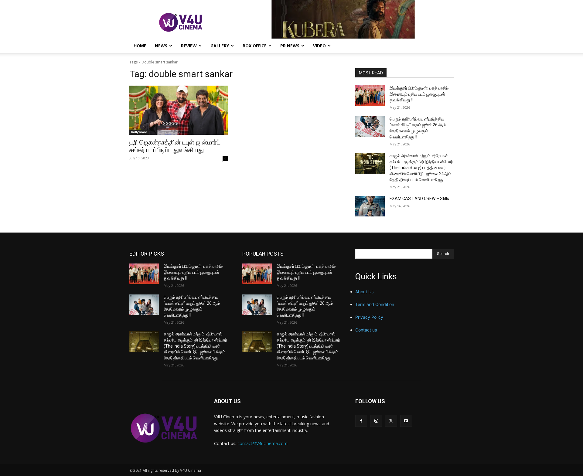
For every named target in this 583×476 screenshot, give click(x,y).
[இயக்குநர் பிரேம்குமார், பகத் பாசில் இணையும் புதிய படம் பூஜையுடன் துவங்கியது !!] (370, 95)
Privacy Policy (369, 317)
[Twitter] (391, 421)
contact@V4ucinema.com (262, 443)
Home (140, 46)
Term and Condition (374, 304)
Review (189, 46)
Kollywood (139, 132)
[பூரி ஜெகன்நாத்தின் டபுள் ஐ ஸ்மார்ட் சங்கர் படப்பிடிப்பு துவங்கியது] (178, 110)
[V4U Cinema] (164, 428)
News (161, 46)
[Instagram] (376, 421)
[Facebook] (361, 421)
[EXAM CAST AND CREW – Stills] (370, 206)
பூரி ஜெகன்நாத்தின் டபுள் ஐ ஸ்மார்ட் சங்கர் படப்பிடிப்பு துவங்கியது (174, 146)
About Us (364, 291)
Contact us (366, 329)
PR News (289, 46)
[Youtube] (406, 421)
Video (319, 46)
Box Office (255, 46)
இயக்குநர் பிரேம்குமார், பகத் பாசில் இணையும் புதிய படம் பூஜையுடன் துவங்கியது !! (419, 94)
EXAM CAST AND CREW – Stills (419, 198)
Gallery (219, 46)
